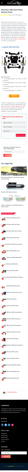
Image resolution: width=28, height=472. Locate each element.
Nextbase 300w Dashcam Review (9, 192)
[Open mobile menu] (1, 3)
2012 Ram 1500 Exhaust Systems (14, 244)
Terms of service (5, 439)
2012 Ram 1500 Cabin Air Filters (14, 231)
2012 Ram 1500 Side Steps (12, 237)
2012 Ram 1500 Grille (11, 299)
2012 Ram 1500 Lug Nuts (12, 351)
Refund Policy (4, 437)
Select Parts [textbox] (7, 131)
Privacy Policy (4, 435)
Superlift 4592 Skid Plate (11, 47)
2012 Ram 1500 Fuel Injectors (13, 318)
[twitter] (5, 425)
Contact (3, 441)
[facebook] (2, 425)
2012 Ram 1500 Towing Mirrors (13, 325)
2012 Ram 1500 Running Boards (14, 312)
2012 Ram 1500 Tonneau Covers (14, 292)
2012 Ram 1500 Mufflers (12, 264)
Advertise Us (4, 433)
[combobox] (14, 122)
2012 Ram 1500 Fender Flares (13, 332)
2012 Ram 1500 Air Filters (12, 305)
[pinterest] (12, 425)
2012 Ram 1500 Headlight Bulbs (14, 257)
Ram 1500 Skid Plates (20, 39)
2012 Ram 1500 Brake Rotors (13, 217)
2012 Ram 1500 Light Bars (12, 378)
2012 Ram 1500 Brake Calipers (13, 365)
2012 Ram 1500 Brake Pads (12, 371)
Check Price (14, 95)
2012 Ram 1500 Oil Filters (12, 270)
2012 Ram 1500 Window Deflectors (14, 345)
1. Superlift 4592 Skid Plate (11, 392)
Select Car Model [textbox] (8, 127)
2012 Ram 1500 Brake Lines (13, 250)
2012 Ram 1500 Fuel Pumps (13, 224)
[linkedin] (9, 425)
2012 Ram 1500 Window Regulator (14, 277)
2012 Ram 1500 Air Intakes (12, 358)
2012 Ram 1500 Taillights (12, 338)
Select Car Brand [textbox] (8, 122)
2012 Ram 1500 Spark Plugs (13, 285)
